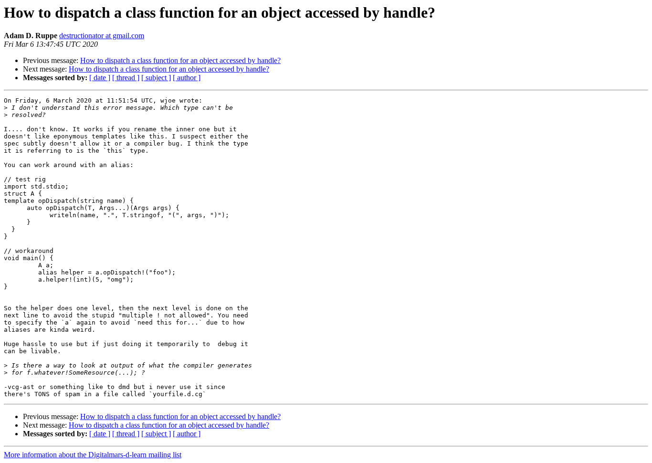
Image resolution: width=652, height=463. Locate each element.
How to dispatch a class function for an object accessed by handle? (180, 60)
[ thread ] (125, 78)
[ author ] (186, 78)
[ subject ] (156, 78)
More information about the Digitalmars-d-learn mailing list (92, 455)
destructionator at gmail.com (101, 36)
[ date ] (99, 78)
